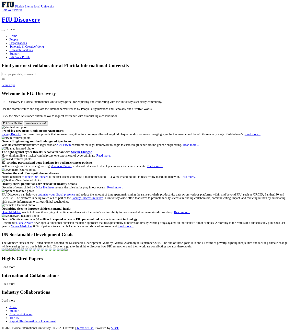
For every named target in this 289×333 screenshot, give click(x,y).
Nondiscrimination (20, 314)
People (13, 39)
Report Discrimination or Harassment (32, 321)
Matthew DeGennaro (35, 176)
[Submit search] (3, 79)
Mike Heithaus (45, 187)
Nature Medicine (21, 226)
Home (13, 36)
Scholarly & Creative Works (26, 46)
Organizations (18, 43)
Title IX (14, 317)
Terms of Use (85, 328)
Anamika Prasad (61, 166)
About (13, 307)
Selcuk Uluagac (81, 152)
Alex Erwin (63, 145)
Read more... (252, 134)
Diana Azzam (24, 222)
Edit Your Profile (19, 57)
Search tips (8, 85)
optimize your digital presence (57, 194)
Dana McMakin (11, 212)
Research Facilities (21, 50)
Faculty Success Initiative (87, 198)
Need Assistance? (36, 123)
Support (14, 53)
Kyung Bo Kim (11, 134)
